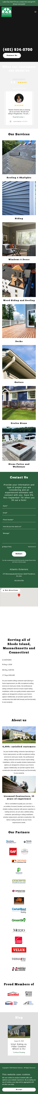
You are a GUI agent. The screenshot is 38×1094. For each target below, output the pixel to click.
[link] (6, 12)
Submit (19, 554)
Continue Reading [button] (19, 1052)
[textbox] (19, 506)
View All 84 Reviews (19, 88)
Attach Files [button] (7, 547)
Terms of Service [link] (18, 562)
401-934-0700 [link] (19, 580)
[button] (35, 12)
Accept (19, 1089)
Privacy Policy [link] (32, 560)
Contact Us (12, 55)
